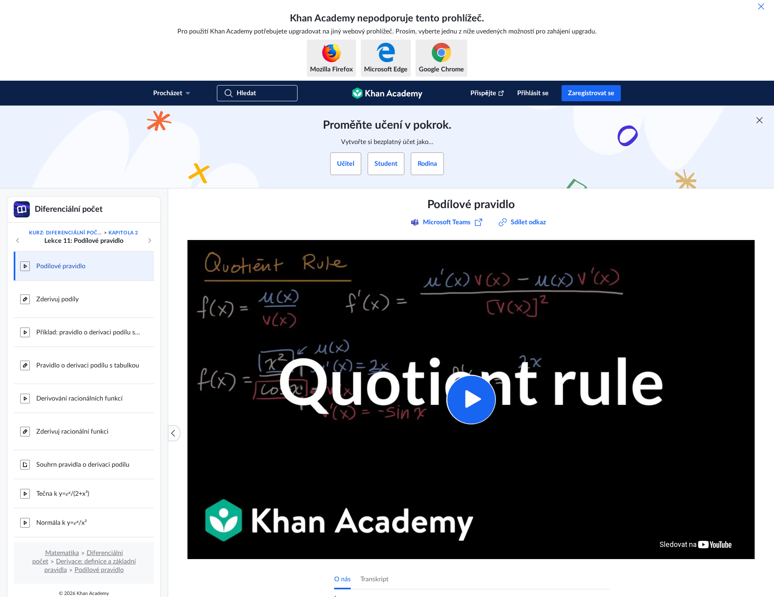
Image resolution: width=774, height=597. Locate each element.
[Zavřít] (761, 6)
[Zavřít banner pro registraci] (759, 120)
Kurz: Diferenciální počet (65, 232)
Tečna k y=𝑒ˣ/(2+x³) (62, 494)
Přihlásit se (533, 93)
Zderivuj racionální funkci (72, 431)
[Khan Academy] (387, 93)
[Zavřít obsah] (174, 433)
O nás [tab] (342, 579)
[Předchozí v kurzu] (18, 240)
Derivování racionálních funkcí (79, 398)
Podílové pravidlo (60, 266)
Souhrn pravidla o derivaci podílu (82, 464)
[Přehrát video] (471, 399)
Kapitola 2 (123, 232)
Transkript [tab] (374, 579)
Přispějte (483, 93)
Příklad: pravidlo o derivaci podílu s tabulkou (88, 332)
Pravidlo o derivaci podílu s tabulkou (87, 365)
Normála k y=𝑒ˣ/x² (61, 523)
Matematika (62, 553)
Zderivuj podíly (57, 299)
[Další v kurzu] (149, 240)
